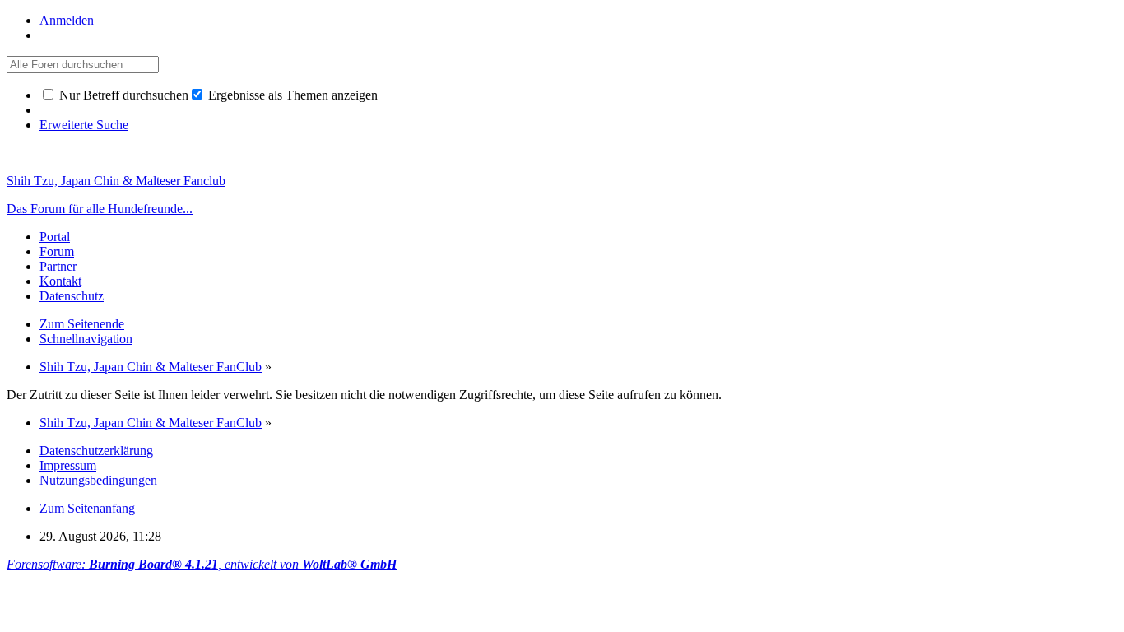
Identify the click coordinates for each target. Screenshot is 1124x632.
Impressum (67, 465)
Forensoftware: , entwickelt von (202, 564)
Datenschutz (71, 296)
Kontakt (60, 281)
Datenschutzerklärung (96, 451)
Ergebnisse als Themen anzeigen (291, 95)
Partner (58, 266)
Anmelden (66, 20)
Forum (56, 251)
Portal (54, 237)
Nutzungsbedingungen (98, 480)
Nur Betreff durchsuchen (122, 95)
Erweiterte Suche (83, 125)
